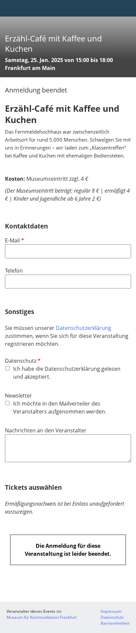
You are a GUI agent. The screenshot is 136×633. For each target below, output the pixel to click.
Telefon (14, 270)
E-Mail (14, 240)
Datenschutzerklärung (83, 328)
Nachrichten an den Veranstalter (45, 430)
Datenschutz (22, 360)
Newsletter (18, 395)
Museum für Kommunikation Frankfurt (42, 617)
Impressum (111, 611)
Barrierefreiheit (115, 623)
